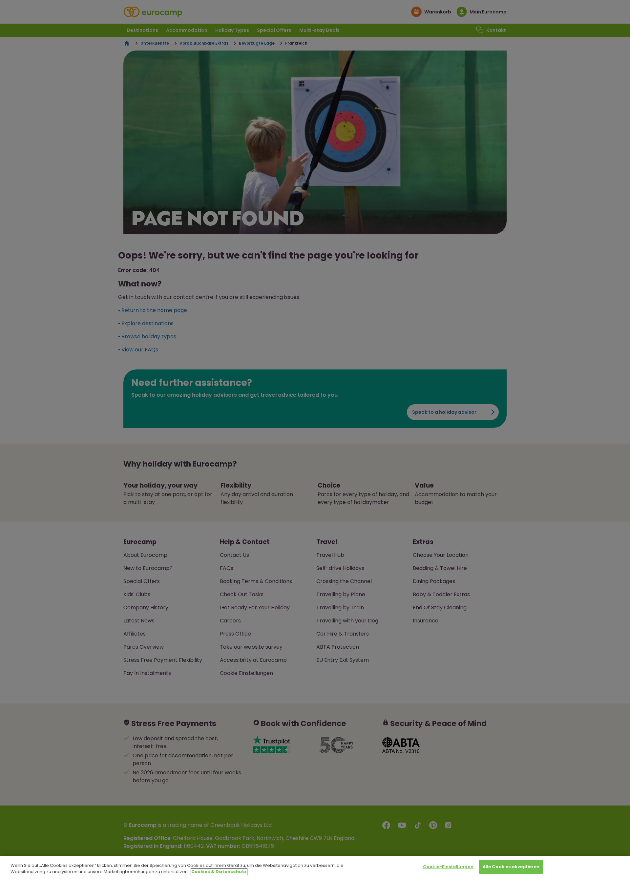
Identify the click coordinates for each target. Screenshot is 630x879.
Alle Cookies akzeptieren (511, 867)
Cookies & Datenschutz (219, 872)
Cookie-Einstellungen (448, 867)
